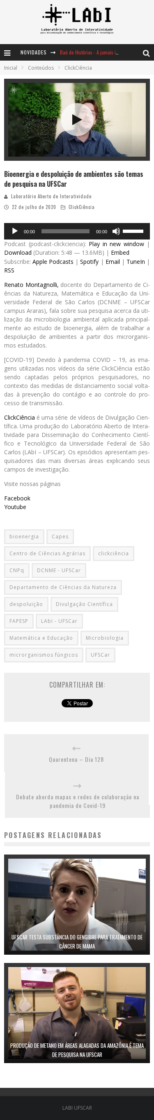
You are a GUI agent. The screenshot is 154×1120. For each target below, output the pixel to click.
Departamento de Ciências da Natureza (63, 587)
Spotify (89, 261)
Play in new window (116, 244)
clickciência (113, 553)
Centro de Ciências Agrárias (47, 553)
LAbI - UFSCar (59, 621)
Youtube (15, 507)
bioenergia (24, 536)
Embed (120, 252)
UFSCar (100, 654)
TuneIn (135, 261)
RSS (9, 270)
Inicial (10, 67)
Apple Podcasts (53, 261)
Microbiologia (105, 637)
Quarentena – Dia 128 (76, 759)
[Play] (15, 231)
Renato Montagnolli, (31, 285)
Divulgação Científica (84, 604)
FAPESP (18, 621)
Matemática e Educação (41, 637)
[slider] (134, 230)
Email (113, 261)
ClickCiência (82, 207)
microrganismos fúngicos (43, 654)
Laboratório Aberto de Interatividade (51, 196)
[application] (77, 231)
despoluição (26, 604)
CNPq (16, 570)
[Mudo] (116, 231)
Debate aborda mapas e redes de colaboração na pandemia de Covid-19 (77, 801)
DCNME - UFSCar (59, 570)
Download (18, 252)
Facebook (17, 498)
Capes (60, 536)
